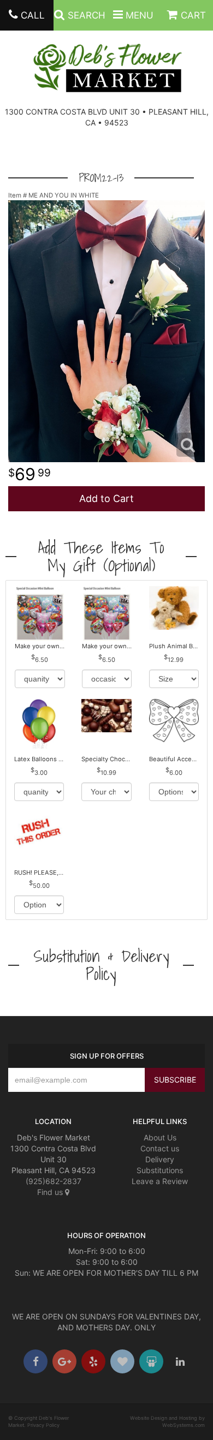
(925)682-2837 (53, 1181)
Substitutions (160, 1170)
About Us (160, 1137)
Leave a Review (160, 1181)
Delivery (159, 1159)
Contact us (159, 1148)
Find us (51, 1192)
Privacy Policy (43, 1425)
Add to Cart (106, 498)
